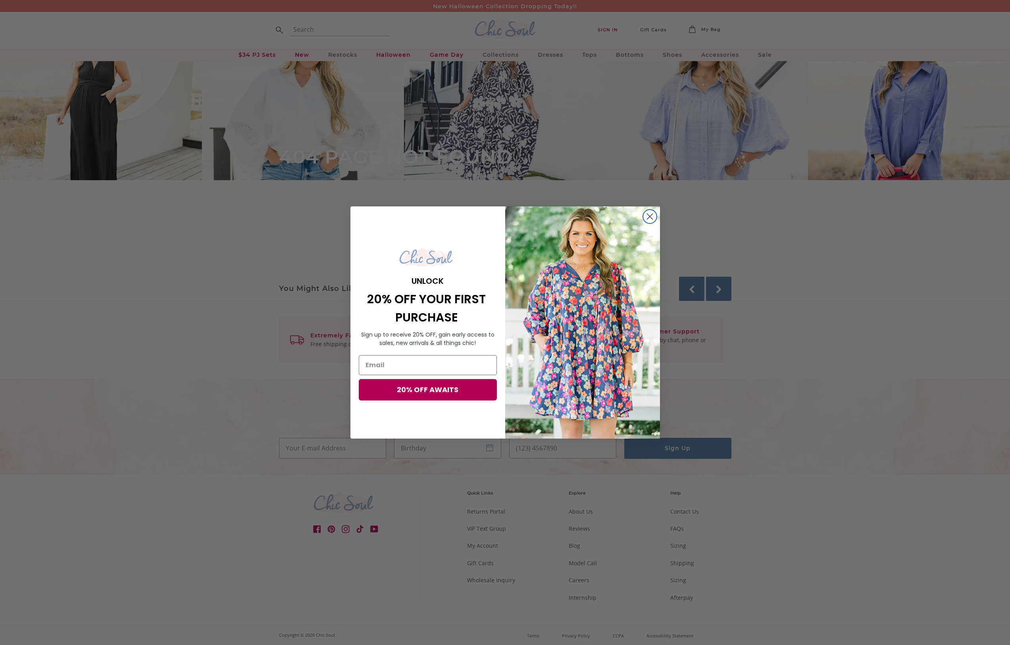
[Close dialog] (650, 216)
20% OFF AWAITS (427, 390)
